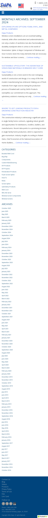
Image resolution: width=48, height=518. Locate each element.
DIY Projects (6, 169)
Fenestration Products (9, 172)
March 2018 (5, 434)
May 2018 (5, 428)
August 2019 (6, 389)
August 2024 (6, 238)
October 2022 (6, 281)
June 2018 (5, 425)
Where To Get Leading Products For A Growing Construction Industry (20, 109)
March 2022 (5, 299)
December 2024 (7, 226)
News (3, 181)
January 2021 (6, 338)
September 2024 (7, 235)
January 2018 (6, 440)
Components (6, 160)
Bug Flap (4, 157)
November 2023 (7, 256)
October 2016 (6, 470)
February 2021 (6, 335)
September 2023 (7, 262)
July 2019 (5, 392)
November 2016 (7, 467)
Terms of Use (7, 491)
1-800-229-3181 (42, 4)
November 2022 (7, 278)
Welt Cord (5, 190)
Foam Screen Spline (8, 175)
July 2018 (5, 422)
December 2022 (7, 275)
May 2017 (5, 455)
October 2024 (6, 232)
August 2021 (6, 320)
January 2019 (6, 407)
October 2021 (6, 314)
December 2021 (7, 308)
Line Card (5, 496)
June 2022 (5, 290)
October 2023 (6, 259)
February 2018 (6, 437)
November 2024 (7, 229)
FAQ (3, 494)
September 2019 (7, 386)
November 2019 (7, 380)
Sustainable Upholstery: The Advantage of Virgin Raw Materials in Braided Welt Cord (22, 67)
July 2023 (5, 268)
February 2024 (6, 247)
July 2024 (5, 241)
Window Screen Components (11, 196)
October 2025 (6, 208)
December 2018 (7, 410)
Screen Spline (6, 184)
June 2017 (5, 452)
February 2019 (6, 404)
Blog (3, 482)
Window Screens (7, 199)
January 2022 (6, 305)
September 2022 (7, 284)
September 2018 (7, 416)
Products (5, 487)
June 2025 (5, 211)
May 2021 (5, 326)
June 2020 (5, 359)
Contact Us (6, 479)
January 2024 (6, 250)
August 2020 (6, 353)
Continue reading (34, 57)
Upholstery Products (8, 187)
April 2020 (5, 365)
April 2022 (5, 296)
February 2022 (6, 302)
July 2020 (5, 356)
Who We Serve (6, 193)
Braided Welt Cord (8, 154)
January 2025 (6, 223)
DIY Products (6, 166)
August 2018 (6, 419)
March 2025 (5, 217)
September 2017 (7, 443)
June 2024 (5, 244)
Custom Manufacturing (9, 163)
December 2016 (7, 464)
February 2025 (6, 220)
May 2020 (5, 362)
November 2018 (7, 413)
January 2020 (6, 374)
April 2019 (5, 398)
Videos (4, 484)
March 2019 (5, 401)
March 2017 (5, 458)
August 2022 (6, 287)
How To (4, 178)
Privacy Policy (6, 489)
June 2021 (5, 323)
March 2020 (5, 368)
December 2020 (7, 341)
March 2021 (5, 332)
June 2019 (5, 395)
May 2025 (5, 214)
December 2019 (7, 377)
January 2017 (6, 461)
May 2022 (5, 293)
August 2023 (6, 265)
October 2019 (6, 383)
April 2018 (5, 431)
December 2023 (7, 253)
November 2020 (7, 344)
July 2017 (5, 449)
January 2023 (6, 271)
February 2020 (6, 371)
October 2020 (6, 347)
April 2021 (5, 329)
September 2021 (7, 317)
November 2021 (7, 311)
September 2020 (7, 350)
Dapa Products (7, 33)
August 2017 (6, 446)
